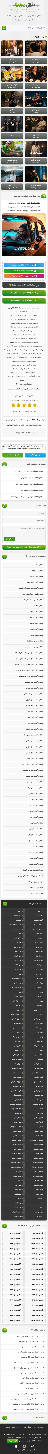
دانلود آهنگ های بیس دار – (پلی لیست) (29, 659)
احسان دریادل (38, 929)
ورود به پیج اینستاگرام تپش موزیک (22, 276)
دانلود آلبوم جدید (37, 570)
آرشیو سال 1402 (37, 1315)
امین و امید (39, 974)
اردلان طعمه (17, 938)
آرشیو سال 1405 (15, 1320)
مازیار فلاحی (18, 1122)
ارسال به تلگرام (35, 455)
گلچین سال (29, 20)
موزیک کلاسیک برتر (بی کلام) (33, 870)
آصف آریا (19, 920)
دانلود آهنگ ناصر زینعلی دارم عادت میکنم (28, 1409)
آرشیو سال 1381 (15, 1259)
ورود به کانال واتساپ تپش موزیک (22, 270)
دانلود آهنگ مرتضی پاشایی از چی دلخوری (29, 1367)
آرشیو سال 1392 (37, 1290)
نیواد (41, 1207)
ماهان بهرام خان (16, 1127)
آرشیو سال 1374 (37, 1243)
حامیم (19, 1010)
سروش (40, 1059)
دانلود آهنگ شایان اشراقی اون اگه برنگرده (28, 1404)
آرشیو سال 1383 (15, 1264)
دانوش (19, 1032)
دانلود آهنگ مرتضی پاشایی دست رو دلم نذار (26, 497)
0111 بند (40, 911)
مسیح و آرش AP (37, 1167)
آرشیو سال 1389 (15, 1279)
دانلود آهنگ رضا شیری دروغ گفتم (31, 1383)
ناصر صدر (40, 1198)
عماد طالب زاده (16, 1109)
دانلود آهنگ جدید (34, 16)
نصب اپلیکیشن (38, 1427)
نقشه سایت (26, 1427)
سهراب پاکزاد (17, 1064)
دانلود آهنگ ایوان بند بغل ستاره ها (29, 484)
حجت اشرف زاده (16, 1014)
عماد (41, 1109)
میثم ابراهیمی (38, 1189)
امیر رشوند (18, 956)
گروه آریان (39, 1122)
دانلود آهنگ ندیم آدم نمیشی (32, 478)
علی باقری (39, 1086)
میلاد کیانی (18, 1194)
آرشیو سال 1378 (37, 1254)
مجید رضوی (39, 1136)
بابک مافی (39, 983)
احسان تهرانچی (38, 924)
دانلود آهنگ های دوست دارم (32, 764)
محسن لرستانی (38, 1144)
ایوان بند (40, 978)
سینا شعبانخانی (37, 1073)
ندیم (20, 1198)
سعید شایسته (17, 1059)
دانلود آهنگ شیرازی (36, 841)
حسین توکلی (38, 1019)
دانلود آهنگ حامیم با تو (35, 1388)
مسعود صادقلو (16, 1162)
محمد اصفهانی (38, 1149)
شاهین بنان (17, 1073)
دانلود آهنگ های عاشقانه (34, 682)
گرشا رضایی (18, 1118)
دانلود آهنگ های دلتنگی (34, 741)
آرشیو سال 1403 (15, 1315)
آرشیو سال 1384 (37, 1269)
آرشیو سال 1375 (15, 1243)
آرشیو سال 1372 (37, 1238)
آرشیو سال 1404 (37, 1320)
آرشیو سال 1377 (15, 1249)
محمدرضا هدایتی (16, 1153)
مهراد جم (18, 1185)
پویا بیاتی (39, 996)
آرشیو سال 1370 (37, 1233)
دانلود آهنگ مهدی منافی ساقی (32, 1373)
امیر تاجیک (39, 956)
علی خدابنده (17, 1086)
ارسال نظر (9, 539)
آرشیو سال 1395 (15, 1295)
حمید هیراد (39, 1032)
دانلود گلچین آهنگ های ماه (33, 600)
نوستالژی (21, 16)
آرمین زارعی (39, 915)
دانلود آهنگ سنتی (36, 629)
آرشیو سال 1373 (15, 1238)
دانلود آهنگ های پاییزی (34, 700)
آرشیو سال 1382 (37, 1264)
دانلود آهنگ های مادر (35, 782)
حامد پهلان (39, 1005)
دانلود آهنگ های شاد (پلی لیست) (31, 676)
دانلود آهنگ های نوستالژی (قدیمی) (30, 588)
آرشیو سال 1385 (15, 1269)
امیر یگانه (18, 965)
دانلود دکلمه (38, 606)
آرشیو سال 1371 (15, 1233)
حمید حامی (18, 1023)
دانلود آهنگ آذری (36, 799)
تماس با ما (16, 1427)
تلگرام (32, 1450)
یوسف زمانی (17, 1216)
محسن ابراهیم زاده (36, 1140)
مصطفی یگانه (38, 1171)
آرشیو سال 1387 (15, 1274)
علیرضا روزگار (17, 1095)
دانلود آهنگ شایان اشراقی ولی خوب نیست (27, 196)
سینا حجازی (39, 1068)
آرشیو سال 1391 (15, 1284)
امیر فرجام (39, 965)
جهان (41, 1001)
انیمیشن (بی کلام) (36, 887)
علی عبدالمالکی (16, 1091)
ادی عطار (40, 938)
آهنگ (33, 420)
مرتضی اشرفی (38, 1158)
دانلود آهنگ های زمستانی (33, 705)
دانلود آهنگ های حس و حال (33, 735)
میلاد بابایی (18, 1189)
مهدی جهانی (17, 1176)
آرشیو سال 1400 (37, 1310)
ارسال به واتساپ (13, 455)
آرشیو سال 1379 (15, 1254)
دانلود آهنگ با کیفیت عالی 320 (22, 292)
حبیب (41, 1014)
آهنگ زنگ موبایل (37, 893)
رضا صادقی (18, 1041)
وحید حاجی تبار (16, 1212)
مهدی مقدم (39, 1180)
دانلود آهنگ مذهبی (36, 794)
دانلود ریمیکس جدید (36, 576)
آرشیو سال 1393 (15, 1290)
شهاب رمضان (17, 1077)
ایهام (20, 974)
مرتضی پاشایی (17, 1158)
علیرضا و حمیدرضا (16, 1104)
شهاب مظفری (38, 1082)
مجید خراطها (17, 1131)
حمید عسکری (17, 1028)
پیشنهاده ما (11, 16)
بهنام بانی (18, 983)
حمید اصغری (39, 1023)
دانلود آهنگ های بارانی (34, 711)
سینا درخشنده (17, 1068)
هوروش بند (39, 1212)
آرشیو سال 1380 (37, 1259)
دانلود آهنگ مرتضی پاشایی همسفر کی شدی (27, 1399)
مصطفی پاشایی (16, 1167)
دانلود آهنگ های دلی (35, 611)
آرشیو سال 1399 (15, 1305)
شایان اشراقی (38, 1077)
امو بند (19, 942)
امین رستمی (39, 969)
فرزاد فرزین (18, 1113)
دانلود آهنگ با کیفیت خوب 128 (22, 300)
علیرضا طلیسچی (37, 1100)
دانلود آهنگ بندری (36, 805)
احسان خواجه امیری (15, 924)
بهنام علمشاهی (16, 987)
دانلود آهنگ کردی (36, 823)
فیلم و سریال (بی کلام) (35, 882)
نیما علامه (18, 1203)
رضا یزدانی (18, 1046)
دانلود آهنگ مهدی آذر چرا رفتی (31, 490)
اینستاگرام (24, 1450)
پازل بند (40, 992)
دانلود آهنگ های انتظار (34, 729)
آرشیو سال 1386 (37, 1274)
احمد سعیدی (17, 929)
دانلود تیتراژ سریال (36, 635)
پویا (20, 992)
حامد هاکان (18, 1005)
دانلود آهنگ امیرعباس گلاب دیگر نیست (29, 1394)
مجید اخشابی (38, 1131)
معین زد (19, 1171)
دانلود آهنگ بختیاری (35, 811)
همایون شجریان (16, 1207)
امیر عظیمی (18, 960)
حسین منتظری (17, 1019)
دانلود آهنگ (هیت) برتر (34, 582)
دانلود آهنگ (35, 203)
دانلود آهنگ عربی (36, 858)
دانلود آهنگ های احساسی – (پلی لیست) (29, 664)
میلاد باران (39, 1194)
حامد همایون (38, 1010)
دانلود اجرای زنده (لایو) (35, 641)
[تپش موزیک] (24, 7)
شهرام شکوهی (16, 1082)
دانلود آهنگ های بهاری (34, 688)
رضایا (41, 1050)
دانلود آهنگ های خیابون (34, 776)
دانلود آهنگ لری (37, 846)
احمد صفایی (39, 933)
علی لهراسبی (38, 1095)
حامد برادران (17, 1001)
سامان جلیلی (17, 1055)
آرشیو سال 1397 (15, 1300)
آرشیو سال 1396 (37, 1300)
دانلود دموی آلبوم (36, 623)
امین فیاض (18, 969)
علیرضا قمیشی (38, 1104)
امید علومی (18, 951)
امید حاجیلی (18, 947)
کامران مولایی (38, 1118)
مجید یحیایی (17, 1136)
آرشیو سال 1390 (37, 1284)
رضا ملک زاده (38, 1046)
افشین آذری (38, 942)
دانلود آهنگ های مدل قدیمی (33, 770)
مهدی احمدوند (38, 1176)
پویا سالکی (18, 996)
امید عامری (39, 951)
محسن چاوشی (17, 1140)
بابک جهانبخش (16, 978)
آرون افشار (18, 915)
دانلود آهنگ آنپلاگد (36, 617)
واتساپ (16, 1450)
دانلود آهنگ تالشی (36, 852)
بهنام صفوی (38, 987)
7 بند (20, 911)
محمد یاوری (18, 1149)
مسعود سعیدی (37, 1162)
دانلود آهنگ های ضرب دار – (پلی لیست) (29, 653)
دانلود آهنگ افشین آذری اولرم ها (31, 1341)
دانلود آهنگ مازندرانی (35, 835)
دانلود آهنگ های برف (35, 717)
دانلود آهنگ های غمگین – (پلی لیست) (29, 670)
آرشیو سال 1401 (15, 1310)
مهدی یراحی (17, 1180)
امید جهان (39, 947)
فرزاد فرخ (40, 1113)
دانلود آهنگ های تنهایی (34, 747)
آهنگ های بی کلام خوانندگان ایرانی (30, 876)
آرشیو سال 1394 (37, 1295)
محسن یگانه (17, 1144)
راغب (41, 1037)
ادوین (19, 933)
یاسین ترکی (39, 1216)
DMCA (8, 1427)
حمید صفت (39, 1028)
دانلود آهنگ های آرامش (34, 758)
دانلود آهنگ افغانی (36, 864)
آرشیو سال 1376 (37, 1249)
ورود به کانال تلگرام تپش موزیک (22, 265)
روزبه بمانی (18, 1050)
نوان (41, 1203)
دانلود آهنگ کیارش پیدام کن (33, 1378)
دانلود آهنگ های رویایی (34, 753)
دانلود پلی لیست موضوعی (34, 647)
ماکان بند (40, 1127)
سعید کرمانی (38, 1064)
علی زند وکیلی (38, 1091)
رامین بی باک (17, 1037)
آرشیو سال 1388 (37, 1279)
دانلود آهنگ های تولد (35, 788)
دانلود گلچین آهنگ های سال (33, 594)
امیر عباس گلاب (38, 960)
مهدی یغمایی (38, 1185)
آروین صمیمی (38, 920)
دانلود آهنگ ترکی (36, 817)
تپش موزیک (40, 420)
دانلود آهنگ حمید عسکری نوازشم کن (29, 471)
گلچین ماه (18, 20)
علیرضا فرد (18, 1100)
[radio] (35, 406)
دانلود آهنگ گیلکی (36, 829)
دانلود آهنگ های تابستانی (33, 694)
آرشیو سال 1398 (37, 1305)
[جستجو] (4, 28)
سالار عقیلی (39, 1055)
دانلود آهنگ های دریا (35, 723)
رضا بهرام (40, 1041)
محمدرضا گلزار (38, 1153)
